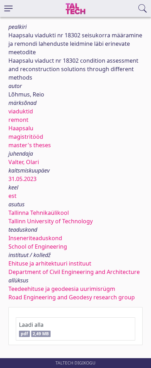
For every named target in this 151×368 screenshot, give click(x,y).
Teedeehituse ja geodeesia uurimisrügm (61, 289)
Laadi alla (34, 329)
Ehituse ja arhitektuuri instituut (49, 263)
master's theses (29, 145)
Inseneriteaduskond (35, 238)
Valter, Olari (23, 162)
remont (18, 120)
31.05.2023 (22, 179)
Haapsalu (20, 128)
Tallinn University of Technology (50, 221)
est (12, 196)
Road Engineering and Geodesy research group (71, 297)
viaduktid (20, 111)
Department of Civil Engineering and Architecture (74, 272)
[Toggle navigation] (8, 8)
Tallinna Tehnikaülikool (38, 213)
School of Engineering (37, 246)
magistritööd (25, 137)
